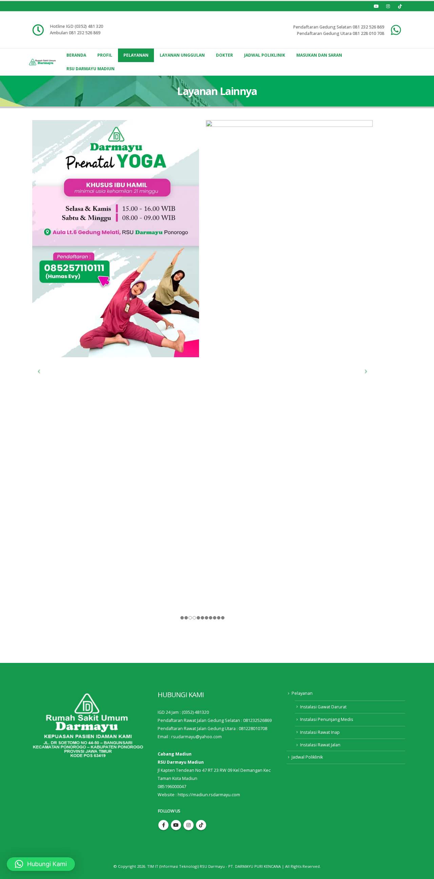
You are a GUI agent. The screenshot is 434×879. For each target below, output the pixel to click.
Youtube (176, 825)
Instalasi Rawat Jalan (320, 745)
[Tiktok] (400, 6)
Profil (104, 55)
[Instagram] (388, 6)
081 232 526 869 (368, 27)
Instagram (188, 825)
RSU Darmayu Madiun (90, 69)
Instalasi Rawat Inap (320, 732)
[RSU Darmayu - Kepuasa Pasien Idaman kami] (42, 62)
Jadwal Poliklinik (264, 55)
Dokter (224, 55)
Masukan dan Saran (319, 55)
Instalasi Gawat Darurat (323, 707)
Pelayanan (136, 55)
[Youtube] (376, 6)
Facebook (163, 825)
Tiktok (201, 825)
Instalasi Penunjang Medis (326, 719)
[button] (41, 864)
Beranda (76, 55)
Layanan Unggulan (182, 55)
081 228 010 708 (368, 33)
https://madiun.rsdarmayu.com (209, 795)
